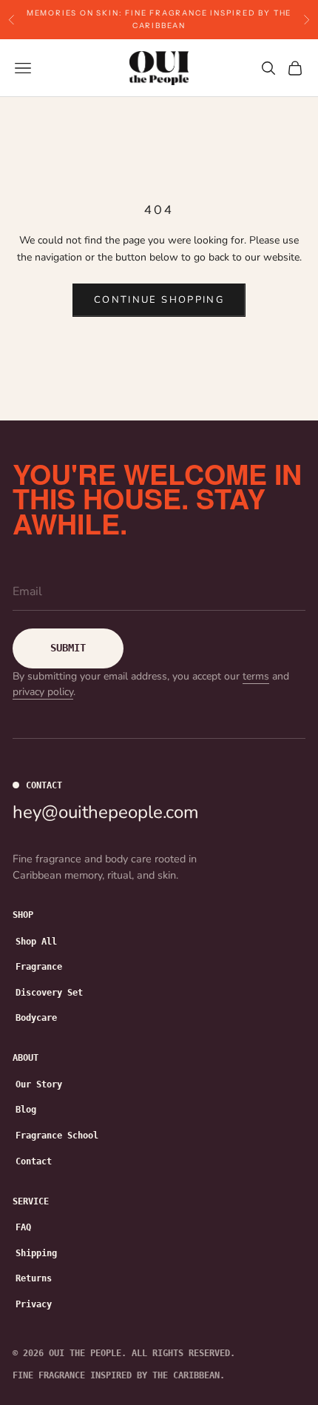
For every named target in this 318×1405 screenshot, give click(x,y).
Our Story (39, 1084)
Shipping (36, 1253)
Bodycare (36, 1018)
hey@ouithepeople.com (106, 812)
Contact (34, 1161)
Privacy (34, 1304)
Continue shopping (159, 299)
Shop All (36, 941)
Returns (34, 1278)
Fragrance (39, 967)
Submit (68, 648)
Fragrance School (57, 1135)
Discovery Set (49, 992)
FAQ (23, 1227)
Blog (26, 1109)
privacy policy (43, 692)
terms (256, 676)
